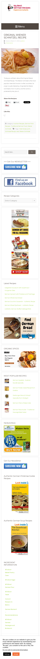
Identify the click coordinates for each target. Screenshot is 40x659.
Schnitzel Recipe (10, 131)
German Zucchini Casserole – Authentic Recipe (20, 301)
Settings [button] (7, 654)
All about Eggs (10, 580)
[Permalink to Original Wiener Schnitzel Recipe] (20, 60)
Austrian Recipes (18, 123)
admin (23, 41)
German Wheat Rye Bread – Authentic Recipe (19, 305)
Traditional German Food (19, 126)
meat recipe (23, 129)
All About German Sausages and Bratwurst (10, 624)
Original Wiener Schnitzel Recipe (15, 36)
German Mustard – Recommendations (11, 612)
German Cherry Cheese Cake (22, 403)
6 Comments (9, 43)
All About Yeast (8, 593)
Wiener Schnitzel (25, 131)
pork (28, 129)
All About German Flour (9, 585)
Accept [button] (16, 654)
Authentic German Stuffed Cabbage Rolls (18, 309)
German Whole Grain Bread (13, 298)
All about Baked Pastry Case (9, 572)
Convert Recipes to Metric (8, 602)
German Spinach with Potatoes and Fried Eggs (20, 294)
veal (17, 131)
